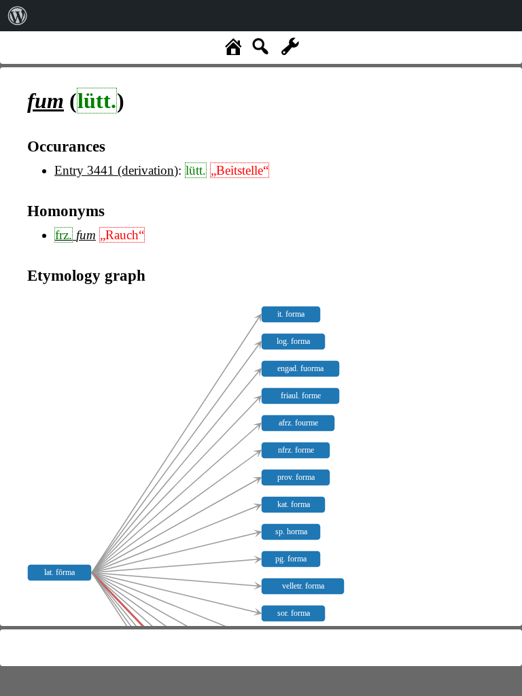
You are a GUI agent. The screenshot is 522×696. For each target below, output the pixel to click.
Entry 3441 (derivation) (116, 170)
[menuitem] (17, 15)
